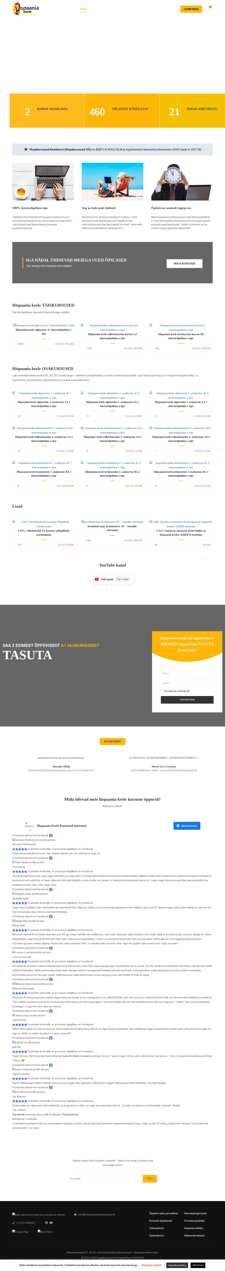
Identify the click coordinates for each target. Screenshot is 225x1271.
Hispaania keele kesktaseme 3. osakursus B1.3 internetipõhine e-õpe (181, 473)
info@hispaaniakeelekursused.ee (96, 1214)
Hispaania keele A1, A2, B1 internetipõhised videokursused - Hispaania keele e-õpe (112, 1252)
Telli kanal (115, 579)
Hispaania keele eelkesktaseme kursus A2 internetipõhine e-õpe (112, 336)
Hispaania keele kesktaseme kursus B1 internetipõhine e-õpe (181, 336)
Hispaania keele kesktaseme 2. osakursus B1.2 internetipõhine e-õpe (112, 473)
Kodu (83, 9)
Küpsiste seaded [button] (151, 1265)
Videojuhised (156, 1228)
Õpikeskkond (156, 1235)
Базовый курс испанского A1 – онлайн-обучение (112, 528)
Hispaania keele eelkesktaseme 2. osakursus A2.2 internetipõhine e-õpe (112, 438)
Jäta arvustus (189, 825)
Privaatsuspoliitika (194, 1220)
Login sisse (191, 9)
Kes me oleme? (112, 741)
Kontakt (169, 9)
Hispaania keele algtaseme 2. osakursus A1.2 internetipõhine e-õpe (112, 404)
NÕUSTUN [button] (198, 1265)
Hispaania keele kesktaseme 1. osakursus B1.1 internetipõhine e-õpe (44, 473)
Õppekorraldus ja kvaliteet (163, 1213)
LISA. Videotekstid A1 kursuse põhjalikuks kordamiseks (44, 532)
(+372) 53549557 (26, 1222)
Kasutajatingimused (195, 1213)
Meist (154, 9)
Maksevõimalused (194, 1235)
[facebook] (46, 1222)
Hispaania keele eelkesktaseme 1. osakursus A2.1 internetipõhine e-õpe (44, 438)
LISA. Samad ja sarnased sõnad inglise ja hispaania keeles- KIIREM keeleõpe (181, 532)
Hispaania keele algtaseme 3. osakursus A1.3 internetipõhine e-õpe (181, 404)
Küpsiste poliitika (193, 1228)
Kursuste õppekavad (160, 1220)
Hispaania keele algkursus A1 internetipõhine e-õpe (44, 331)
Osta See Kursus (44, 325)
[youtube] (51, 1222)
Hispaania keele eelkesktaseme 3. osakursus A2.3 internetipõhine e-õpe (181, 438)
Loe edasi (33, 1128)
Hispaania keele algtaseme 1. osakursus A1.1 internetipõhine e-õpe (44, 404)
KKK (141, 9)
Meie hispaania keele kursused (113, 9)
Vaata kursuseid (184, 263)
